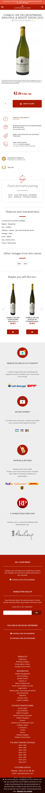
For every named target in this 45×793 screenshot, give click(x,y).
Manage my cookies (24, 791)
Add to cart (29, 104)
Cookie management (22, 673)
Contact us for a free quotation (23, 579)
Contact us (22, 681)
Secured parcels (22, 693)
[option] (22, 54)
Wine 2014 (22, 759)
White (9, 237)
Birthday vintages (22, 661)
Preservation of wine (22, 664)
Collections (23, 659)
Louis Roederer (22, 710)
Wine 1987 (22, 757)
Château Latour (22, 725)
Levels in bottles (22, 700)
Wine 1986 (22, 755)
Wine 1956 (22, 745)
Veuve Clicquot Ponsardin (22, 715)
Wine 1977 (22, 752)
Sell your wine (22, 698)
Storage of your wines (22, 666)
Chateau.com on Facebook (23, 633)
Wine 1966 (22, 747)
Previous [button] (3, 309)
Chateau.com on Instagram (23, 638)
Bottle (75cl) (10, 240)
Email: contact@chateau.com (22, 773)
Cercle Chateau (22, 676)
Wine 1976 (22, 750)
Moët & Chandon (22, 713)
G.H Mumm (22, 727)
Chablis (8, 227)
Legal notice (22, 688)
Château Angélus (22, 735)
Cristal (22, 730)
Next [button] (41, 309)
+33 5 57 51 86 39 (24, 144)
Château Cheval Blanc (22, 737)
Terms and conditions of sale (22, 686)
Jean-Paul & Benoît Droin (25, 230)
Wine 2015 (22, 762)
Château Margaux (22, 718)
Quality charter (22, 678)
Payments (22, 695)
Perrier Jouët (22, 708)
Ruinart (22, 720)
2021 (25, 264)
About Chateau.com (22, 683)
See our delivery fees (19, 129)
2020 (10, 233)
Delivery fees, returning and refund (22, 690)
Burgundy (11, 224)
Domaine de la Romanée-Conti (22, 723)
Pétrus (22, 732)
